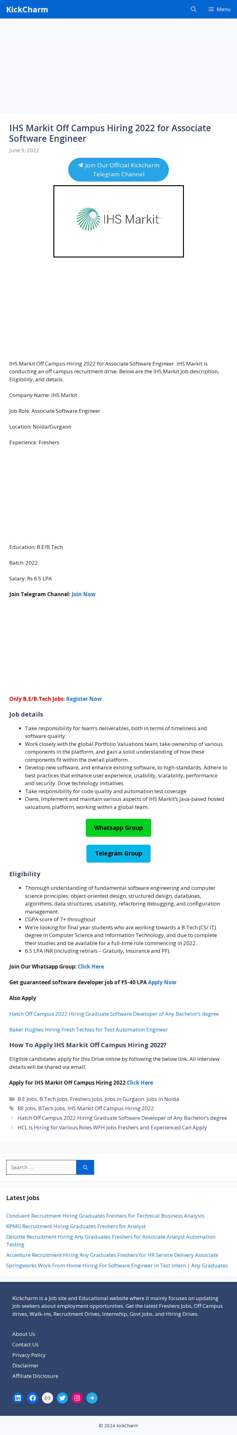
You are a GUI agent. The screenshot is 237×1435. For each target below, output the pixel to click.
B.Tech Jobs (54, 1098)
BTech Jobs (51, 1108)
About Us (23, 1333)
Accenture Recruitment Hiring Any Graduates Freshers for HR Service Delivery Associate (112, 1254)
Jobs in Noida (163, 1098)
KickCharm (27, 9)
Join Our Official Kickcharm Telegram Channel (121, 169)
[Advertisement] (118, 68)
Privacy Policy (29, 1354)
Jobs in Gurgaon (124, 1098)
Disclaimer (25, 1365)
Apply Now (162, 982)
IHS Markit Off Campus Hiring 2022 (111, 1108)
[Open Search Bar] (193, 9)
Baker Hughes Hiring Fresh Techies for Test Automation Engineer (88, 1029)
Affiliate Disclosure (35, 1375)
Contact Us (25, 1344)
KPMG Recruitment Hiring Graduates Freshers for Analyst (76, 1226)
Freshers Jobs (86, 1098)
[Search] (85, 1167)
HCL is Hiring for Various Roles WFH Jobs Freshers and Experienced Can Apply (112, 1127)
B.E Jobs (27, 1098)
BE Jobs (27, 1108)
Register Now (84, 698)
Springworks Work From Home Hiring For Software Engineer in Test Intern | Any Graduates (117, 1265)
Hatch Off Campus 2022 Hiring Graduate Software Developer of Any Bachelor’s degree (114, 1013)
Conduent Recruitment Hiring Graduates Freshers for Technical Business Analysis (105, 1215)
